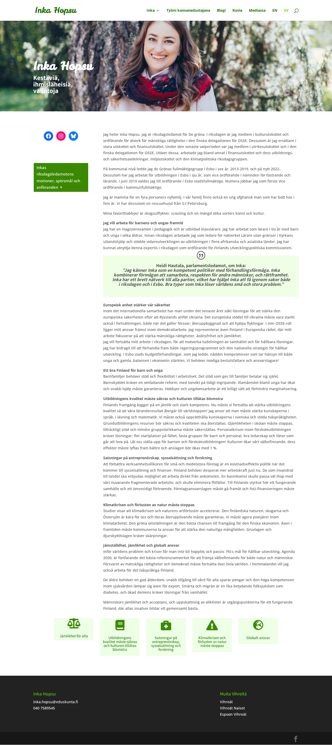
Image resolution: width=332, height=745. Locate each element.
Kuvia (237, 11)
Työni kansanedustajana (188, 11)
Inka (151, 11)
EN (274, 11)
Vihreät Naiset (232, 708)
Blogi (221, 11)
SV (286, 11)
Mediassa (257, 11)
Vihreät (226, 701)
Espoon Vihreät (233, 714)
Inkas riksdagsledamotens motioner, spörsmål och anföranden (58, 177)
